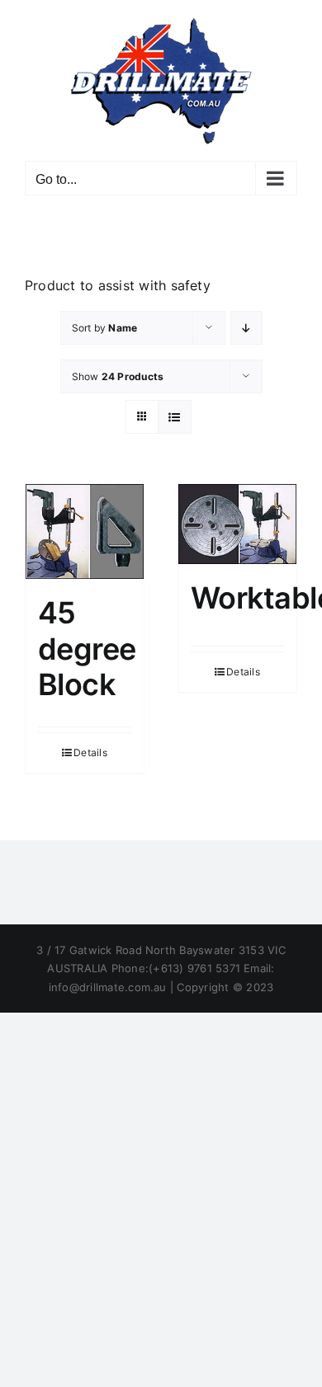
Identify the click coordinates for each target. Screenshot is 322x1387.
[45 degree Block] (85, 532)
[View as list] (175, 417)
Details (90, 752)
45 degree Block (87, 648)
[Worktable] (237, 524)
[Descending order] (246, 328)
